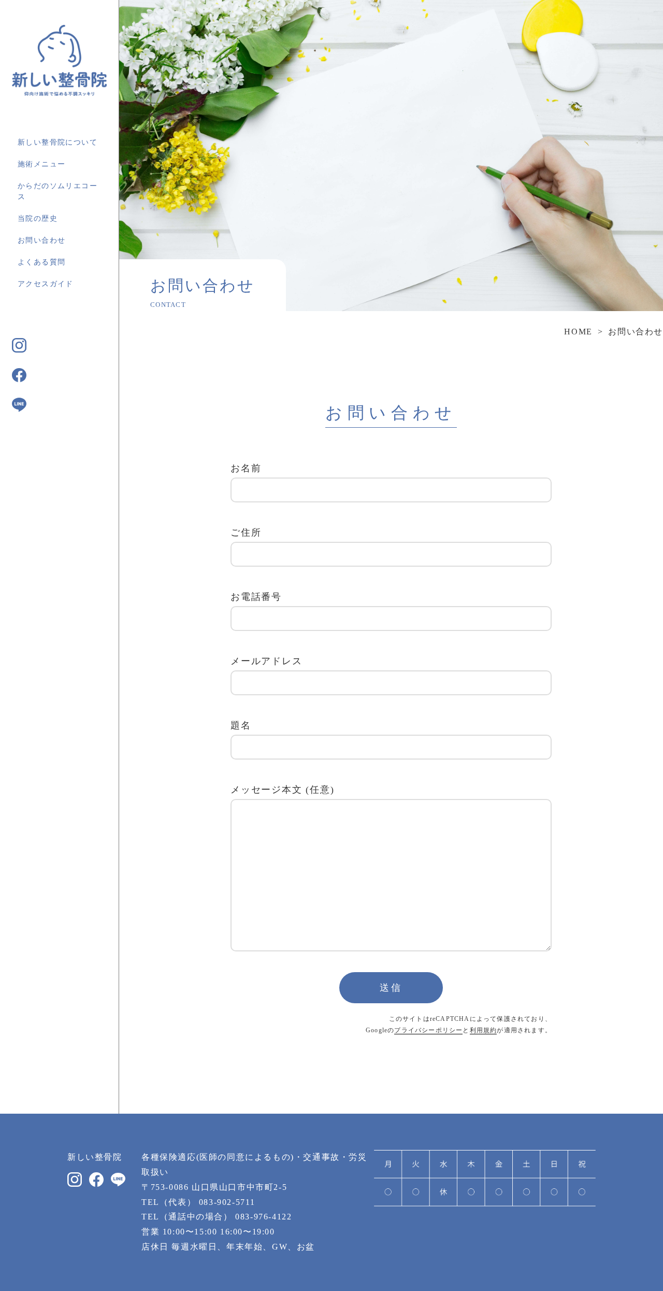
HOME (578, 331)
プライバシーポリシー (428, 1030)
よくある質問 (41, 262)
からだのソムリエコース (57, 191)
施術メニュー (41, 164)
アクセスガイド (46, 284)
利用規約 (483, 1030)
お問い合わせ (41, 240)
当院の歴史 (37, 218)
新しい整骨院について (57, 142)
